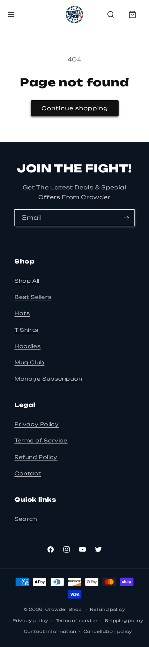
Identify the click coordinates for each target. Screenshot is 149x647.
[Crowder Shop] (74, 14)
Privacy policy (30, 620)
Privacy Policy (36, 424)
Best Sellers (32, 297)
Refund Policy (36, 457)
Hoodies (27, 346)
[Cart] (132, 14)
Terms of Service (41, 440)
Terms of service (77, 620)
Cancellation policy (108, 631)
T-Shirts (26, 330)
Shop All (26, 281)
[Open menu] (11, 14)
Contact (27, 473)
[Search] (111, 14)
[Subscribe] (126, 217)
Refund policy (107, 609)
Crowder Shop (63, 609)
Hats (22, 313)
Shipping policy (124, 620)
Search (25, 519)
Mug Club (29, 362)
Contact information (50, 631)
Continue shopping (75, 108)
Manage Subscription (48, 379)
